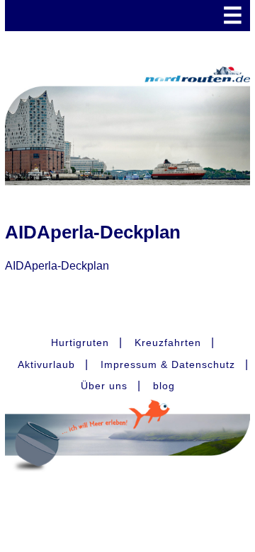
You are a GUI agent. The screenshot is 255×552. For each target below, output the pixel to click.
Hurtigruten (80, 342)
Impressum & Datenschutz (168, 364)
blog (164, 385)
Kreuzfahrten (168, 342)
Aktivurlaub (46, 364)
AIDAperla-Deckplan (57, 266)
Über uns (104, 385)
